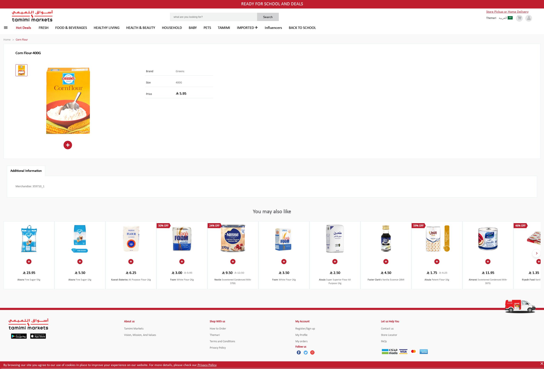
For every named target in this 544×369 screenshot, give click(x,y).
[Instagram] (312, 352)
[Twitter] (305, 352)
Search (268, 17)
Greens (180, 71)
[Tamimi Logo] (32, 16)
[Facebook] (298, 352)
